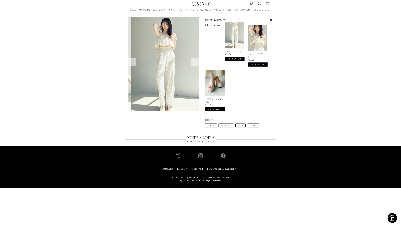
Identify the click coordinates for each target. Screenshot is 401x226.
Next (195, 62)
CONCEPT (246, 10)
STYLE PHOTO (204, 10)
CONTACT (197, 169)
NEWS (133, 10)
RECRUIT (182, 169)
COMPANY (168, 169)
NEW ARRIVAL (175, 10)
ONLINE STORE (261, 10)
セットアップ (226, 125)
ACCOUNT (219, 10)
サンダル (211, 125)
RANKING (189, 10)
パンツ (240, 125)
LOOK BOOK (159, 10)
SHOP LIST (232, 10)
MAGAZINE (144, 10)
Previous (132, 62)
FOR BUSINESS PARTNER (221, 169)
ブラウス (253, 125)
